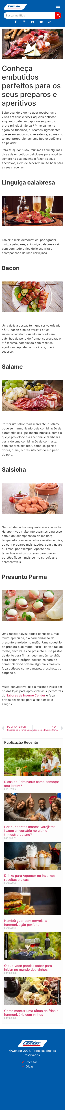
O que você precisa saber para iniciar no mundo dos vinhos (28, 968)
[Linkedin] (32, 21)
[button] (58, 6)
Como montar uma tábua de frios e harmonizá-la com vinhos (31, 1013)
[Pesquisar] (58, 15)
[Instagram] (24, 21)
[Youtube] (41, 21)
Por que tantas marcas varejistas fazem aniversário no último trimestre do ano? (29, 830)
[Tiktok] (49, 21)
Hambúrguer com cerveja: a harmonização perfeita (25, 923)
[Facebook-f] (15, 21)
